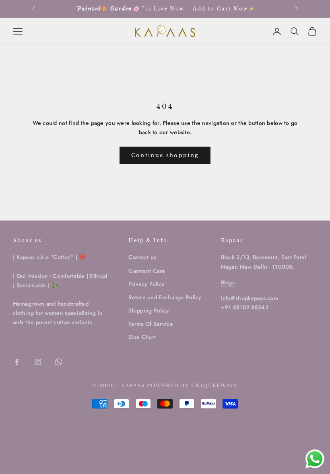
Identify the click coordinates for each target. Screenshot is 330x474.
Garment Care (146, 271)
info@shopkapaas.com (249, 298)
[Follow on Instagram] (38, 362)
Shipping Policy (148, 310)
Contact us (142, 257)
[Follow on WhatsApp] (59, 362)
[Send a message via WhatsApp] (315, 459)
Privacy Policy (146, 284)
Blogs (228, 282)
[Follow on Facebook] (17, 362)
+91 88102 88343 (244, 307)
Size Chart (142, 337)
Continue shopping (165, 155)
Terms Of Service (150, 324)
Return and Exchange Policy (164, 297)
